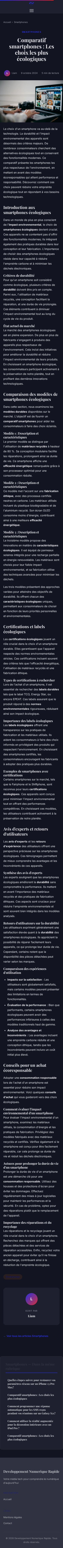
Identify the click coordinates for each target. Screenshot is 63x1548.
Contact (7, 1523)
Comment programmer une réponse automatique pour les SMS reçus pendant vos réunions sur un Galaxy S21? (31, 1409)
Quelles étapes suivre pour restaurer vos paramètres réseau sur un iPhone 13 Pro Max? (31, 1383)
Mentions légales (12, 1517)
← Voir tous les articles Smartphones (25, 1336)
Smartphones (21, 22)
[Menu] (31, 10)
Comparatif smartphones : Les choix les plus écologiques (31, 1396)
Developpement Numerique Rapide (31, 1471)
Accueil (7, 22)
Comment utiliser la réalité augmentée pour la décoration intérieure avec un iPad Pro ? (30, 1424)
